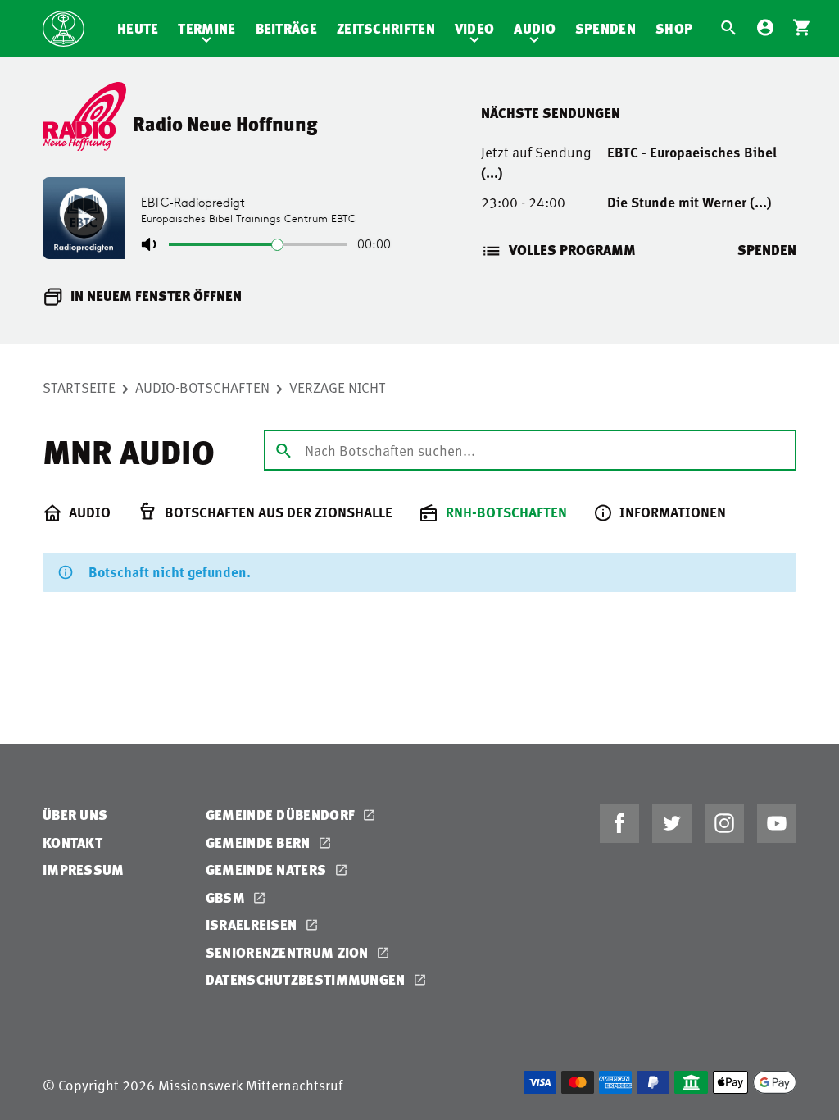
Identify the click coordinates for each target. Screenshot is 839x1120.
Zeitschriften (386, 28)
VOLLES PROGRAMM (572, 249)
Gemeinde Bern (260, 842)
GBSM (227, 897)
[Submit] (283, 449)
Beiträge (286, 28)
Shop (673, 28)
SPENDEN (766, 249)
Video (475, 28)
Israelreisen (253, 924)
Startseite (79, 387)
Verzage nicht (337, 387)
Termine (206, 28)
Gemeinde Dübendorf (282, 814)
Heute (138, 28)
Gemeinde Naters (268, 869)
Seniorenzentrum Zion (289, 952)
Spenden (605, 28)
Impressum (84, 869)
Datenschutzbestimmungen (307, 979)
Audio (535, 28)
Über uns (75, 814)
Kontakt (72, 842)
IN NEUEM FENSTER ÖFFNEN (156, 295)
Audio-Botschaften (202, 387)
